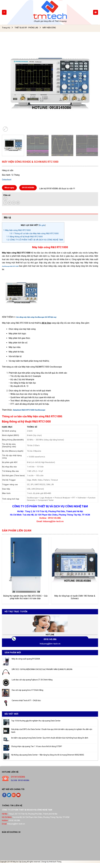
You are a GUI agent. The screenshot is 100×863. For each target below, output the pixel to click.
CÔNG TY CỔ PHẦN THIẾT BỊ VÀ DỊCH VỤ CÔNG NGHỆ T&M (34, 240)
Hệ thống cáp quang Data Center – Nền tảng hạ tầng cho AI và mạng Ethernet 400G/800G (47, 755)
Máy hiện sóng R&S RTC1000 (17, 230)
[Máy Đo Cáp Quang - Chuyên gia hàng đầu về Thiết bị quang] (50, 10)
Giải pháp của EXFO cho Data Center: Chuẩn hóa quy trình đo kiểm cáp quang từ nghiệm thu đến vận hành (51, 730)
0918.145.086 (50, 639)
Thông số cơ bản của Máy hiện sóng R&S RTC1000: (34, 233)
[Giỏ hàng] (95, 12)
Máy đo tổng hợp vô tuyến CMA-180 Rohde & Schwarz (74, 597)
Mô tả (7, 217)
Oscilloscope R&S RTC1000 (10, 266)
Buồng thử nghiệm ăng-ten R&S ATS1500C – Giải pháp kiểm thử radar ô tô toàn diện (25, 597)
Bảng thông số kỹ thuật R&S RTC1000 (24, 236)
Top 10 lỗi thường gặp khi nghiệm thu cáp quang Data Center (36, 721)
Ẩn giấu (42, 225)
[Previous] (7, 84)
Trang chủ (6, 28)
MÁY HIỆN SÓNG (49, 28)
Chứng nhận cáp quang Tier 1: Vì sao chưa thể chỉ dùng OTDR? (36, 746)
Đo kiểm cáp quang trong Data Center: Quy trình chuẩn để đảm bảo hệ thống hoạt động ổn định (49, 738)
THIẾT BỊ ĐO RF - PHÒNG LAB (26, 28)
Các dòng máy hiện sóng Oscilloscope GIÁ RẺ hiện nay (35, 317)
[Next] (92, 84)
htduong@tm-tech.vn (50, 643)
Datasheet (6, 179)
